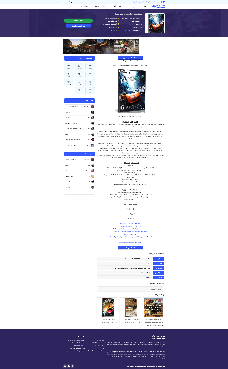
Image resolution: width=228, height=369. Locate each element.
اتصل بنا (135, 2)
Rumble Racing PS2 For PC (72, 106)
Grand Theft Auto (69, 176)
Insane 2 (67, 134)
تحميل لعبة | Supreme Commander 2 (130, 226)
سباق (90, 76)
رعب (69, 76)
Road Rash (67, 187)
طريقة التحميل (155, 2)
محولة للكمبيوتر (86, 106)
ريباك (89, 117)
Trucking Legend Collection (72, 182)
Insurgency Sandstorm (71, 123)
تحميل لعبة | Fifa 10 (130, 234)
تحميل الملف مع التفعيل (79, 26)
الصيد (79, 84)
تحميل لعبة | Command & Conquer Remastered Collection (130, 231)
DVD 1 (88, 145)
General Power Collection (71, 145)
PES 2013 (67, 117)
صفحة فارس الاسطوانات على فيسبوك (130, 242)
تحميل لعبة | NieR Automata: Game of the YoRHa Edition (130, 229)
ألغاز (90, 92)
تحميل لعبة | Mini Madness (110, 319)
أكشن (79, 92)
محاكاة (79, 68)
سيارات (68, 68)
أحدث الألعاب (137, 237)
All (89, 176)
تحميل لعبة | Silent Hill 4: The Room (130, 223)
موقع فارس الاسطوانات (115, 237)
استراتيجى (69, 84)
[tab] (130, 289)
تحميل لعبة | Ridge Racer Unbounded (128, 13)
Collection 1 (87, 171)
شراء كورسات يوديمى (144, 2)
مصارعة (90, 68)
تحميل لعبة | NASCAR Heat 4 (132, 319)
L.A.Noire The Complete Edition (73, 128)
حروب (90, 84)
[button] (142, 6)
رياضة (79, 76)
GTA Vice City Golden (70, 171)
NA (65, 192)
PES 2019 (67, 112)
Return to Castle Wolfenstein (72, 139)
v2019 (88, 112)
